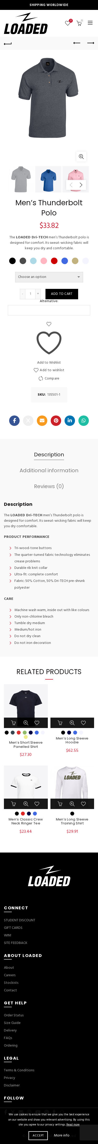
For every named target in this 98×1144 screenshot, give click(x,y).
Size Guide (12, 1023)
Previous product (77, 43)
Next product (90, 43)
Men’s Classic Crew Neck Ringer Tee (26, 821)
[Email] (42, 420)
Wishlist (71, 21)
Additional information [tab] (49, 470)
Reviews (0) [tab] (49, 486)
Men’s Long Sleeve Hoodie (72, 740)
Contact (10, 990)
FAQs (8, 1038)
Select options (14, 723)
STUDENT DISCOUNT (19, 920)
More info (62, 1135)
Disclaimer (12, 1086)
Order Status (14, 1015)
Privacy (9, 1078)
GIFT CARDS (13, 928)
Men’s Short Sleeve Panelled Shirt (26, 745)
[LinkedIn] (70, 420)
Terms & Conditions (19, 1070)
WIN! (7, 935)
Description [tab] (49, 454)
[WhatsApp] (83, 420)
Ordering (11, 1046)
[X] (28, 420)
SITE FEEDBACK (15, 943)
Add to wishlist (52, 370)
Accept (38, 1135)
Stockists (11, 983)
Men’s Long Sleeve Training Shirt (72, 821)
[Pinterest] (56, 420)
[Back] (7, 43)
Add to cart (61, 294)
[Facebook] (14, 420)
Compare (52, 379)
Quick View (26, 723)
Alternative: (49, 301)
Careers (9, 975)
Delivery (10, 1031)
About (9, 968)
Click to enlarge (81, 156)
